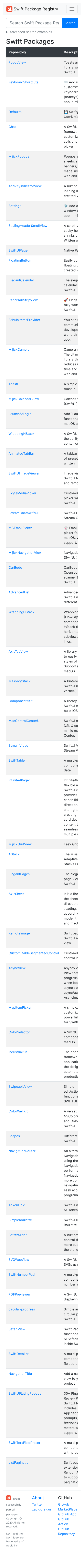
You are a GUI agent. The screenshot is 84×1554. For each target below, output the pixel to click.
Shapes (14, 1136)
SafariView (17, 1329)
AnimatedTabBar (21, 453)
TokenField (17, 1205)
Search (70, 23)
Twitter (37, 1504)
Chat (12, 127)
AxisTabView (18, 651)
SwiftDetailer (19, 1354)
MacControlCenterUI (24, 721)
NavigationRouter (22, 1151)
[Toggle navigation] (72, 9)
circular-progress (22, 1309)
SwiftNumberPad (22, 1274)
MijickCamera (19, 349)
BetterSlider (18, 1235)
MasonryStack (20, 681)
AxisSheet (16, 894)
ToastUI (14, 384)
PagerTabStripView (23, 300)
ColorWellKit (18, 1111)
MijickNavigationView (25, 552)
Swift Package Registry (35, 9)
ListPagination (19, 1462)
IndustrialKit (18, 1052)
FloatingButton (20, 260)
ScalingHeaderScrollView (28, 226)
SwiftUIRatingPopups (25, 1393)
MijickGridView (20, 844)
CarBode (15, 567)
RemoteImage (19, 933)
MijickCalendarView (24, 399)
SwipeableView (20, 1086)
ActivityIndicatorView (25, 186)
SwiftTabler (17, 760)
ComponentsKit (21, 701)
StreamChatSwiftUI (23, 513)
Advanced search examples (31, 32)
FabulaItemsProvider (24, 320)
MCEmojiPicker (20, 528)
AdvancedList (19, 592)
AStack (14, 854)
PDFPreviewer (19, 1294)
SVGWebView (19, 1260)
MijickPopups (19, 156)
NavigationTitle (20, 1374)
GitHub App (67, 1514)
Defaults (15, 112)
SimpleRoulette (20, 1220)
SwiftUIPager (19, 250)
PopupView (17, 62)
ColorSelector (19, 1032)
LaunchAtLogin (20, 414)
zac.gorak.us (42, 1509)
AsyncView (17, 968)
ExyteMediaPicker (22, 493)
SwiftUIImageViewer (24, 473)
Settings (15, 206)
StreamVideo (18, 745)
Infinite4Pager (19, 780)
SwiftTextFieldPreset (24, 1443)
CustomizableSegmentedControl (34, 953)
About (38, 1497)
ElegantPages (19, 874)
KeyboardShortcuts (23, 82)
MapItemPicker (20, 1007)
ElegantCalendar (21, 280)
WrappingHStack (21, 434)
